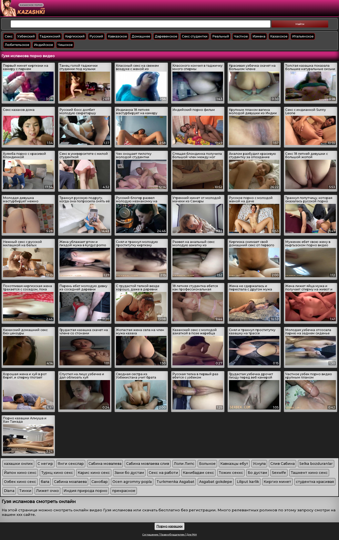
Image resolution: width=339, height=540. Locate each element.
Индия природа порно (85, 491)
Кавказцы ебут (234, 464)
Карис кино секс (94, 473)
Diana (9, 491)
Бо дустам (257, 473)
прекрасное (123, 491)
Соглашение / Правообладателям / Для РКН (169, 534)
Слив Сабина (282, 464)
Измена (258, 36)
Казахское (278, 36)
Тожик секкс (231, 473)
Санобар (99, 482)
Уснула (259, 464)
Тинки (25, 491)
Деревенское (166, 36)
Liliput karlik (248, 482)
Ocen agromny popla (132, 482)
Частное (241, 36)
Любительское (17, 45)
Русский (96, 36)
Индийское (43, 45)
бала (45, 482)
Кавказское (117, 36)
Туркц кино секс (57, 473)
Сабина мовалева (104, 464)
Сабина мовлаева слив (147, 464)
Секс (9, 36)
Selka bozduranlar (316, 464)
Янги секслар (71, 464)
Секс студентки (195, 36)
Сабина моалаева (70, 482)
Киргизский (75, 36)
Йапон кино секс (20, 473)
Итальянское (302, 36)
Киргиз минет (277, 482)
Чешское (65, 45)
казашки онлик (18, 464)
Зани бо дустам (129, 473)
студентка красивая (315, 482)
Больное (207, 464)
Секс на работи (163, 473)
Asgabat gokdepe (215, 482)
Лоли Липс (184, 464)
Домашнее (141, 36)
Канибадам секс (198, 473)
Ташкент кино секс (309, 473)
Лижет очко (47, 491)
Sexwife (279, 473)
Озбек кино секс (20, 482)
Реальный (220, 36)
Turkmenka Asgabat (175, 482)
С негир (45, 464)
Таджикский (50, 36)
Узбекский (26, 36)
